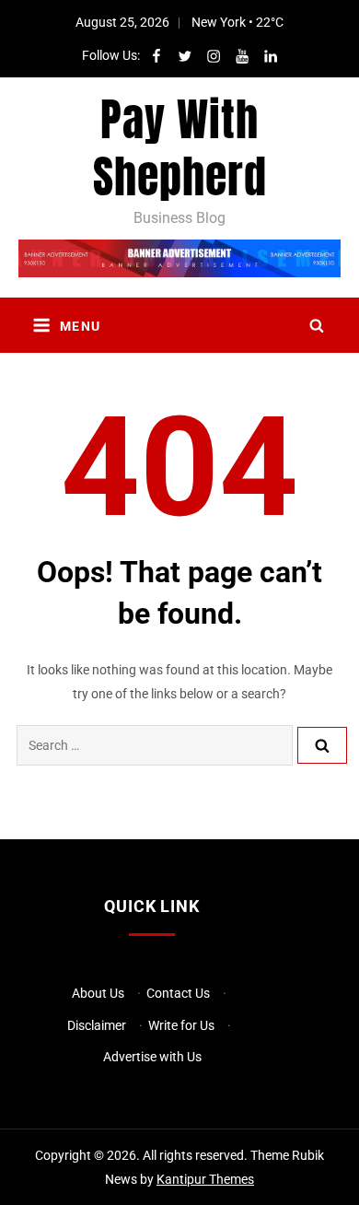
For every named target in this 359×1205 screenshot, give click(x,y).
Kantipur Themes (205, 1179)
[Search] (322, 745)
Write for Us (181, 1025)
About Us (98, 993)
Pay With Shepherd (180, 148)
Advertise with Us (152, 1056)
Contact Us (178, 993)
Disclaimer (96, 1025)
